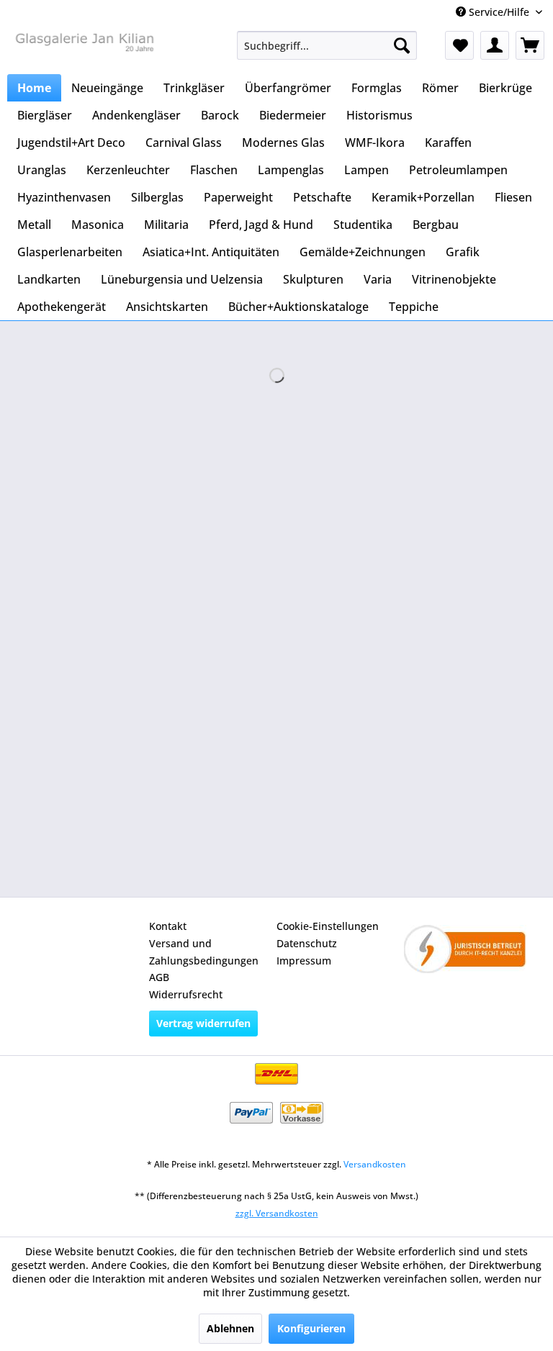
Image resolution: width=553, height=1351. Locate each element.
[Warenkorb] (530, 45)
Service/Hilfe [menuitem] (499, 12)
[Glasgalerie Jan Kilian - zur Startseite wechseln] (83, 49)
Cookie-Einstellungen (327, 926)
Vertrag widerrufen (203, 1023)
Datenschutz (306, 943)
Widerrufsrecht (185, 994)
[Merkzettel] (459, 45)
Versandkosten (374, 1164)
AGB (159, 977)
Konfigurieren (311, 1328)
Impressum (303, 960)
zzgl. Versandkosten (276, 1213)
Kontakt (167, 926)
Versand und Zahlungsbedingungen (203, 951)
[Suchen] (402, 45)
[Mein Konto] (494, 45)
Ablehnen (230, 1328)
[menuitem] (327, 45)
